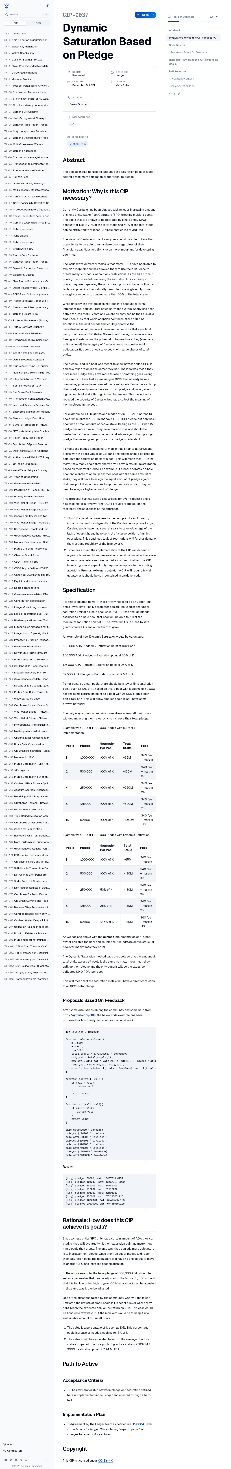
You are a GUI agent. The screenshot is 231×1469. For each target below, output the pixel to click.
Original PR (76, 143)
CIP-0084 (137, 1424)
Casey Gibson (78, 104)
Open (145, 14)
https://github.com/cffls (79, 1015)
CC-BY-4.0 (105, 1460)
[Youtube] (6, 1460)
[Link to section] (88, 160)
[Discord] (16, 1460)
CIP (16, 23)
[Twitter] (11, 1460)
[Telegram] (21, 1460)
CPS (38, 23)
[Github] (26, 1460)
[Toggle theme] (47, 1460)
